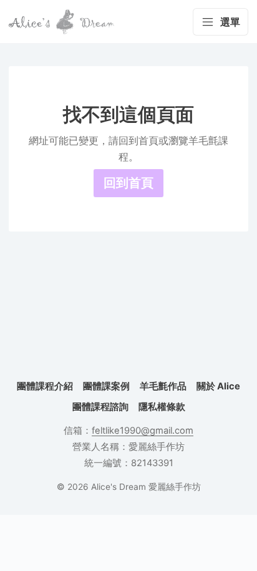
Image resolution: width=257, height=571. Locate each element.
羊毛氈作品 (163, 386)
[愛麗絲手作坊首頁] (62, 21)
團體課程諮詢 (100, 406)
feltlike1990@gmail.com (142, 430)
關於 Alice (218, 386)
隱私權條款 (161, 406)
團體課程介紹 (45, 386)
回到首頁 (128, 182)
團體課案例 (106, 386)
